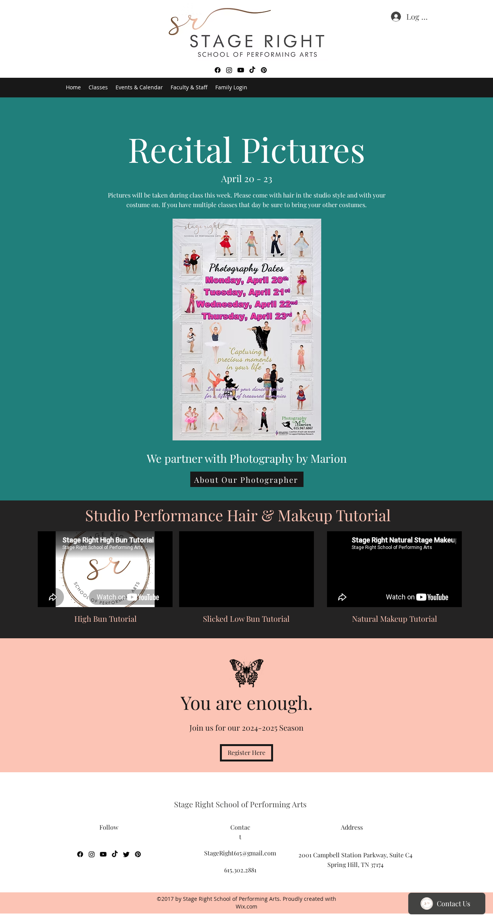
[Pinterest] (264, 70)
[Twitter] (126, 854)
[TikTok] (252, 70)
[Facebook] (217, 70)
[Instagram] (229, 70)
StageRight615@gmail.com (240, 853)
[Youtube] (241, 70)
